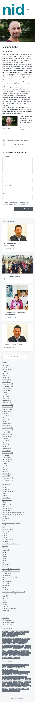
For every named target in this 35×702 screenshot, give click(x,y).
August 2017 (6, 461)
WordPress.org (7, 624)
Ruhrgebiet (15, 653)
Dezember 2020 (7, 384)
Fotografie (5, 643)
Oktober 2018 (6, 432)
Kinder (4, 548)
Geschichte (11, 645)
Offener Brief (6, 573)
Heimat (4, 537)
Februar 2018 (6, 449)
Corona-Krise (6, 508)
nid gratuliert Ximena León (11, 571)
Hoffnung (27, 645)
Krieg (4, 650)
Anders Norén (20, 698)
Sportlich (5, 596)
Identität (5, 542)
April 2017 (5, 469)
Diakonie (5, 641)
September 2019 (7, 409)
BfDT (27, 631)
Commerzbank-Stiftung (18, 634)
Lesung (4, 556)
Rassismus (5, 585)
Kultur (4, 552)
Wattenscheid (6, 657)
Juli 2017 (5, 463)
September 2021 (7, 369)
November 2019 (7, 407)
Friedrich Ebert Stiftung (21, 643)
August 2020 (6, 390)
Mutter (23, 650)
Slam (4, 587)
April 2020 (5, 398)
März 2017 (5, 472)
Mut (6, 133)
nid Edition (5, 567)
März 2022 (5, 365)
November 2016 (7, 480)
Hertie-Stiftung (20, 645)
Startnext (5, 655)
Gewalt (4, 535)
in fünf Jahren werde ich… (10, 544)
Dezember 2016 (7, 478)
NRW (27, 650)
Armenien (10, 631)
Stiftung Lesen (13, 655)
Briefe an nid (6, 504)
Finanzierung (23, 641)
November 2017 (7, 455)
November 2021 (7, 367)
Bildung (4, 502)
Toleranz (26, 655)
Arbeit (4, 493)
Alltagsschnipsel (7, 491)
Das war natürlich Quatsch (14, 345)
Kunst (4, 554)
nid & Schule (6, 565)
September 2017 (7, 459)
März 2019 (5, 421)
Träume (4, 604)
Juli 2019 (5, 413)
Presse (4, 579)
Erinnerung (5, 521)
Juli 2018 (5, 438)
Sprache (5, 598)
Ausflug (4, 496)
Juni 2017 (5, 465)
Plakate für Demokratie (9, 577)
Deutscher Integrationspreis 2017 (13, 514)
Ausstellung (6, 498)
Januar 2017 (6, 476)
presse (9, 653)
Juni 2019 (5, 415)
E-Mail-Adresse (7, 185)
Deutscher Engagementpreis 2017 (13, 512)
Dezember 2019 (7, 405)
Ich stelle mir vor (7, 539)
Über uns (5, 606)
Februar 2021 (6, 380)
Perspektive (6, 575)
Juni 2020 (5, 394)
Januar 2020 (6, 403)
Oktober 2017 (6, 457)
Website (4, 193)
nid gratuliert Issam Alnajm (11, 569)
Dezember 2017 (7, 453)
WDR (13, 657)
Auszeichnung (7, 500)
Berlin (22, 631)
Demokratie (6, 510)
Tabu (4, 600)
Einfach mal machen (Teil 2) (14, 276)
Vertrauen (5, 611)
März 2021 (5, 377)
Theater (5, 602)
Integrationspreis (7, 648)
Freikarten (5, 531)
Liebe (4, 558)
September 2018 (7, 434)
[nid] (13, 9)
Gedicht (5, 533)
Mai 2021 (5, 373)
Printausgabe (6, 581)
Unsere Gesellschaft (9, 608)
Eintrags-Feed (7, 620)
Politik (4, 653)
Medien (4, 560)
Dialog (4, 516)
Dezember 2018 (7, 428)
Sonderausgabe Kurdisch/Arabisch (13, 592)
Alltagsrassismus (8, 489)
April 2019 (5, 419)
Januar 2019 (6, 426)
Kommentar (6, 156)
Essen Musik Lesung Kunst (11, 523)
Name (4, 177)
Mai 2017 (5, 467)
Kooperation (6, 550)
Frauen (11, 643)
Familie (4, 525)
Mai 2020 (5, 396)
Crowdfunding (6, 636)
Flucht (4, 527)
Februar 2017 (6, 474)
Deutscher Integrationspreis (10, 638)
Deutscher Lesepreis (24, 638)
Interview (5, 546)
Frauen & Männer (8, 529)
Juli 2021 (5, 371)
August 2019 (6, 411)
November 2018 (7, 430)
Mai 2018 (5, 442)
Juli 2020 (5, 392)
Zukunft (17, 657)
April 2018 (5, 444)
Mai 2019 (5, 417)
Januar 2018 (6, 451)
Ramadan (5, 583)
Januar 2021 (6, 382)
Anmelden (5, 618)
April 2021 (5, 375)
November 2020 (7, 386)
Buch (4, 634)
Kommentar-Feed (8, 622)
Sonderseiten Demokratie (10, 594)
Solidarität (5, 590)
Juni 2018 (5, 440)
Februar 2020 (6, 401)
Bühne (4, 506)
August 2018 (6, 436)
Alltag (4, 487)
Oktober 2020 (7, 388)
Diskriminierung (7, 519)
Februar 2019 (6, 423)
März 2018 (5, 447)
